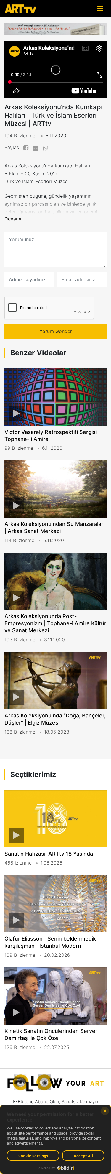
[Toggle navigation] (100, 8)
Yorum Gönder (55, 331)
